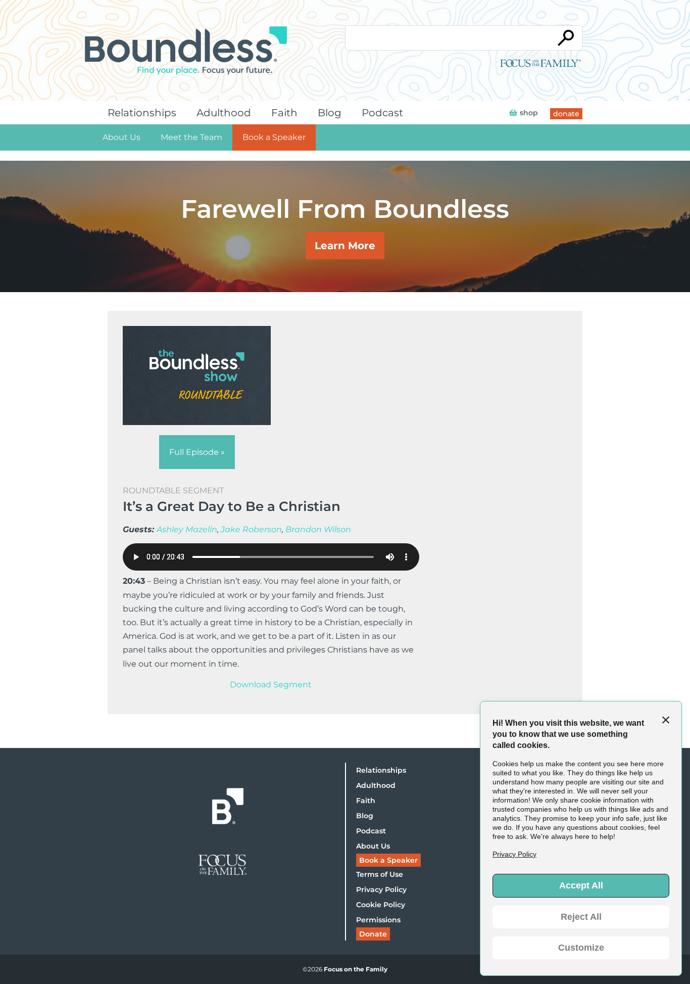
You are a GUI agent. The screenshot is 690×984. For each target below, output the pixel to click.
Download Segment (271, 684)
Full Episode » (197, 452)
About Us (121, 137)
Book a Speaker (274, 137)
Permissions (378, 919)
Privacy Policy (381, 889)
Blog (329, 113)
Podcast (382, 113)
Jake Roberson (251, 529)
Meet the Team (191, 137)
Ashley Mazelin (187, 529)
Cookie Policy (380, 904)
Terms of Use (379, 874)
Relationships (142, 113)
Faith (284, 113)
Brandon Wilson (318, 529)
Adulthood (223, 113)
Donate (373, 934)
